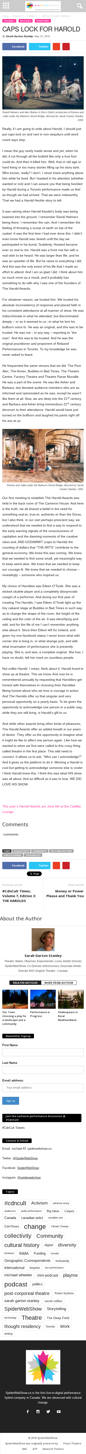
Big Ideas (53, 1211)
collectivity (21, 850)
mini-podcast (47, 1275)
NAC (24, 1449)
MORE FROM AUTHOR (58, 982)
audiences (10, 1211)
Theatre (32, 1317)
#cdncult (15, 1203)
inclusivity (62, 1261)
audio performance (31, 1211)
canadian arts (55, 1217)
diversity (67, 1244)
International (14, 1268)
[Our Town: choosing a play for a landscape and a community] (15, 999)
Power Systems (64, 1293)
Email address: (13, 1080)
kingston (35, 1267)
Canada (10, 1218)
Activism (39, 1203)
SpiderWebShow (28, 1168)
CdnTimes (11, 1226)
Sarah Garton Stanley (19, 36)
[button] (79, 6)
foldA (24, 1253)
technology (10, 1317)
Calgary (69, 1211)
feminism (9, 1253)
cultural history (61, 850)
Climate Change (60, 1226)
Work (65, 1326)
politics (37, 1284)
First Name (10, 1045)
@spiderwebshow (29, 1177)
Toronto (50, 1326)
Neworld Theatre (53, 1449)
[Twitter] (48, 1410)
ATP (35, 1449)
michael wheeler (18, 1275)
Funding (40, 1253)
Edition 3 (25, 20)
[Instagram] (37, 1410)
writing (8, 1333)
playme (70, 1275)
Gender (55, 1253)
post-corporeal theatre (27, 1293)
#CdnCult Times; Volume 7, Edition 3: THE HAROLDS (19, 896)
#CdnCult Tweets (13, 1127)
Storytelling (56, 1308)
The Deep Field (58, 1318)
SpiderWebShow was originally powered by (31, 1443)
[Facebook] (27, 1410)
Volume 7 (9, 20)
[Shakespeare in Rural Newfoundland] (71, 999)
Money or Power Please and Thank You (65, 893)
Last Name (9, 1063)
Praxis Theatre (72, 1443)
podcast (15, 1284)
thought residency (22, 1326)
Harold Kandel (13, 855)
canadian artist (32, 1218)
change (35, 1226)
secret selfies (53, 1301)
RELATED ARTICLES (25, 982)
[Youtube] (58, 1410)
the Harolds (33, 855)
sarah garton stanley (21, 1301)
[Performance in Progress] (43, 999)
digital (48, 1245)
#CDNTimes (42, 20)
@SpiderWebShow (25, 1158)
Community (40, 850)
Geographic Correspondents (27, 1261)
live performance (54, 1267)
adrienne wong (61, 1203)
